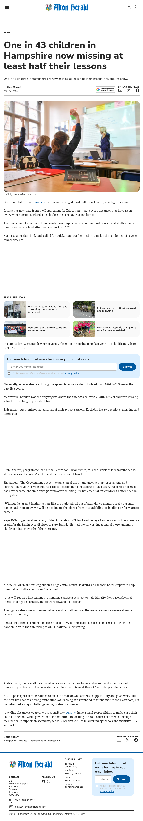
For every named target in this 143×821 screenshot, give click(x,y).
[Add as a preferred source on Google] (105, 89)
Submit (127, 367)
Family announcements (74, 785)
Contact (69, 770)
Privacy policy (73, 773)
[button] (7, 7)
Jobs (67, 777)
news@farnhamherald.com (30, 806)
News (7, 32)
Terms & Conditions (71, 765)
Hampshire (39, 202)
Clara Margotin (14, 87)
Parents (71, 712)
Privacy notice (72, 373)
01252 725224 (27, 800)
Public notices (73, 780)
